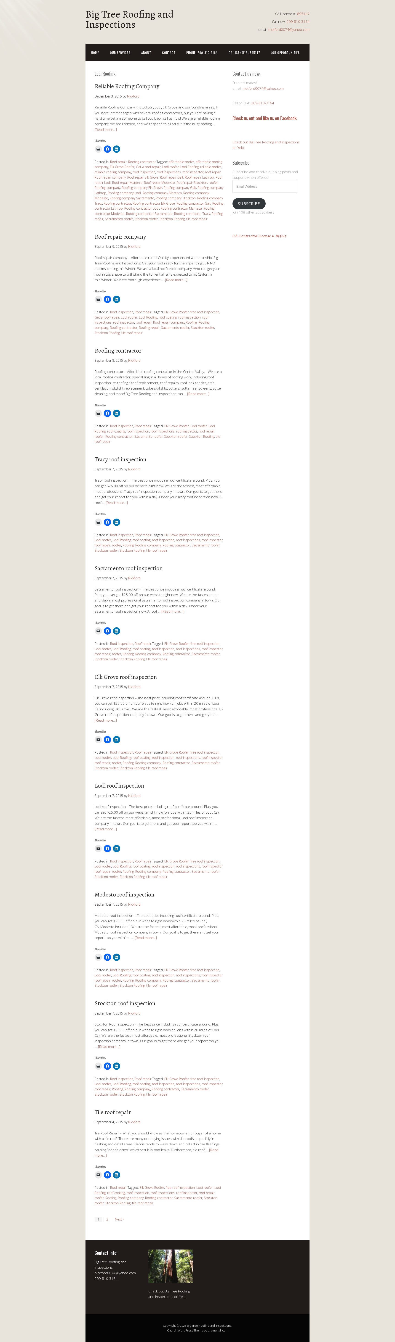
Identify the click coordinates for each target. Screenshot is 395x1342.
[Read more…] (106, 129)
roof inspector (192, 172)
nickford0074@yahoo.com (289, 29)
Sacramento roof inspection (129, 568)
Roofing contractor (142, 162)
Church (172, 1330)
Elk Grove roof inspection (126, 677)
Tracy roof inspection (121, 459)
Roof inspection (121, 312)
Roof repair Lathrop (199, 177)
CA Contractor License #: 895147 (259, 236)
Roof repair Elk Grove (142, 177)
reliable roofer (210, 167)
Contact (168, 52)
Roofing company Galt (180, 187)
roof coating (168, 317)
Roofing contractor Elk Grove (154, 203)
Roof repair (118, 162)
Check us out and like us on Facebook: (264, 118)
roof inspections (169, 172)
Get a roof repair (148, 167)
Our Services (120, 52)
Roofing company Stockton (176, 198)
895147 (303, 13)
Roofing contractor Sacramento (149, 213)
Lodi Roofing (189, 167)
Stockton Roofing (172, 219)
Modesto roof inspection (125, 895)
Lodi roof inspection (119, 786)
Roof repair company (110, 177)
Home (95, 52)
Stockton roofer (146, 219)
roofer (213, 182)
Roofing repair (149, 327)
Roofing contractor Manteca (181, 208)
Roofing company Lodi (124, 193)
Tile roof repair (113, 1112)
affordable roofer (181, 162)
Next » (119, 1219)
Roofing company (107, 187)
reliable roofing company (113, 172)
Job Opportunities (285, 52)
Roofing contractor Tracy (192, 213)
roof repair (213, 172)
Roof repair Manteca (127, 182)
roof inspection (144, 172)
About (146, 52)
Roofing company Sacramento (132, 198)
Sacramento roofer (119, 219)
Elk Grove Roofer (122, 167)
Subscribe (249, 203)
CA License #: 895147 (244, 52)
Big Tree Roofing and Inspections (129, 19)
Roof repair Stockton (191, 182)
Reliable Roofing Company (127, 86)
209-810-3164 (298, 21)
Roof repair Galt (171, 177)
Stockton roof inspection (125, 1003)
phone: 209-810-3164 (202, 52)
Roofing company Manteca (162, 193)
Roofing (191, 322)
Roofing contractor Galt (193, 203)
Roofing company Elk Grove (142, 187)
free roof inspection (204, 312)
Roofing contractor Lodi (141, 208)
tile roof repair (196, 219)
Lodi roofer (170, 167)
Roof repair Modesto (159, 182)
